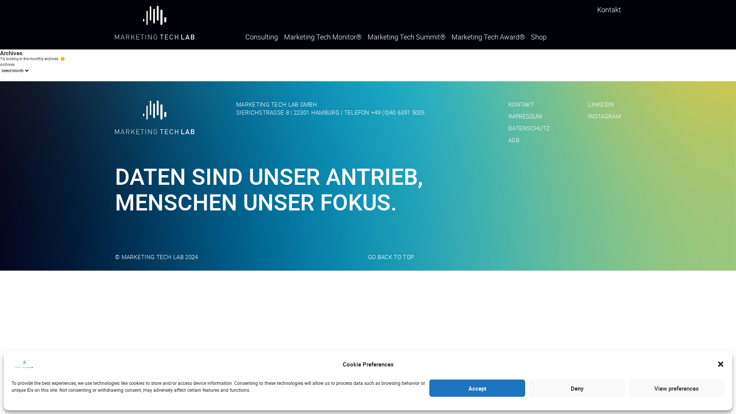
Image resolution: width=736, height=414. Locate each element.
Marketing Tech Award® (488, 37)
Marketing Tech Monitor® (322, 37)
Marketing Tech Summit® (406, 37)
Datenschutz (529, 128)
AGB (513, 140)
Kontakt (609, 10)
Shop (539, 37)
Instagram (604, 116)
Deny (577, 388)
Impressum (525, 116)
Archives (7, 64)
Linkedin (601, 104)
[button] (720, 364)
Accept (477, 388)
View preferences (676, 388)
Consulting (261, 37)
